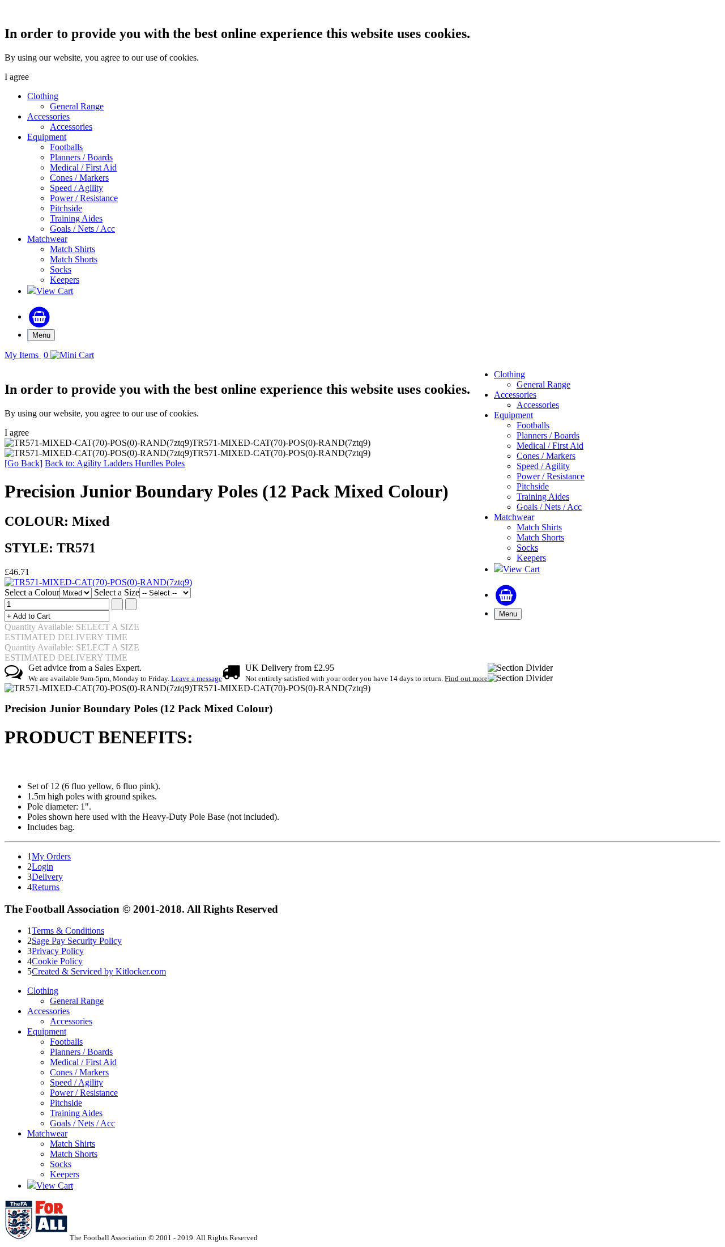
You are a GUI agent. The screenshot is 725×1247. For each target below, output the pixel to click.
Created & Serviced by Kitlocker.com (99, 971)
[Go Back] (23, 463)
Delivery (47, 877)
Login (42, 866)
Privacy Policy (58, 951)
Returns (45, 887)
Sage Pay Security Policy (77, 941)
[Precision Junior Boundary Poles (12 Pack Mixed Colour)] (98, 582)
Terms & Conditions (68, 930)
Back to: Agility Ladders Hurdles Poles (115, 463)
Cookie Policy (57, 961)
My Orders (51, 856)
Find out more (466, 678)
